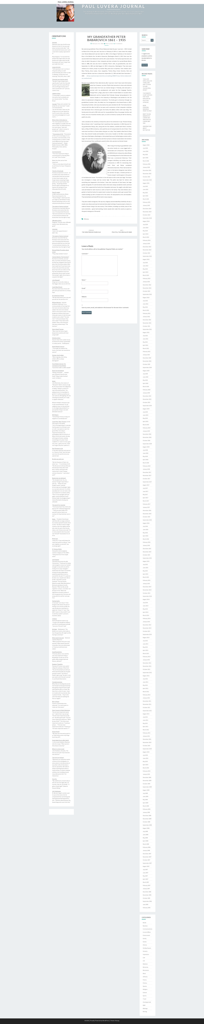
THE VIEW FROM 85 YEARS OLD (91, 231)
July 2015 (145, 564)
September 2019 (147, 405)
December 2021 (147, 320)
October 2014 (146, 593)
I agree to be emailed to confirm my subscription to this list (147, 57)
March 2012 (146, 691)
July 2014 (145, 602)
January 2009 (146, 812)
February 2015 (146, 580)
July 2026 (145, 148)
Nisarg (117, 1020)
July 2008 (145, 831)
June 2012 (145, 682)
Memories (145, 967)
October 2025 (146, 177)
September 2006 (147, 901)
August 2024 (146, 221)
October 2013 (146, 631)
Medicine (145, 964)
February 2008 (146, 847)
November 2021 (147, 323)
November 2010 (147, 742)
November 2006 (147, 895)
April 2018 (145, 459)
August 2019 (146, 409)
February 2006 (146, 907)
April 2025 (145, 196)
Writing (145, 1011)
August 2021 (146, 332)
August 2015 (146, 561)
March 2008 (146, 844)
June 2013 (145, 644)
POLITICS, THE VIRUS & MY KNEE (122, 231)
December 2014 (147, 586)
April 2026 (145, 157)
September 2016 (147, 520)
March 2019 (146, 424)
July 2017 (145, 488)
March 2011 (146, 729)
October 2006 (146, 898)
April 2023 (145, 272)
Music (144, 973)
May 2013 (145, 647)
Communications (147, 929)
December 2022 (147, 285)
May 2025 (145, 192)
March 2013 (146, 653)
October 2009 (146, 783)
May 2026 (145, 154)
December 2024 (147, 208)
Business (145, 926)
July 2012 (145, 679)
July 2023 (145, 262)
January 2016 (146, 545)
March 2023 (146, 275)
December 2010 (147, 739)
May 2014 (145, 609)
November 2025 (147, 173)
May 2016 (145, 532)
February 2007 (146, 885)
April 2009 (145, 803)
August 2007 (146, 866)
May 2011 (145, 723)
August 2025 (146, 183)
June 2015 (145, 567)
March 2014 (146, 615)
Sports (144, 995)
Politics (145, 983)
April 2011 (145, 726)
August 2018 (146, 447)
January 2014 (146, 621)
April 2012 (145, 688)
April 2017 (145, 497)
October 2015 (146, 555)
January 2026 (146, 167)
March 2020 (146, 386)
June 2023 (145, 266)
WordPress (106, 1020)
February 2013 (146, 656)
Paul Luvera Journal (66, 2)
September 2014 (147, 596)
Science (145, 992)
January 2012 (146, 698)
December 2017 (147, 472)
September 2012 (147, 672)
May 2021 (145, 342)
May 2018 (145, 456)
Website (84, 297)
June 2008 (145, 834)
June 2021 (145, 339)
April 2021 (145, 345)
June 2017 (145, 491)
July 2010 (145, 755)
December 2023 (147, 246)
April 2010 (145, 764)
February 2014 (146, 618)
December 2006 (147, 892)
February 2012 (146, 695)
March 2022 (146, 310)
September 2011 (147, 710)
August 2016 (146, 523)
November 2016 (147, 513)
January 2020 (146, 393)
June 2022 (145, 304)
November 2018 (147, 437)
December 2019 (147, 396)
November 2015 (147, 552)
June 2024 (145, 227)
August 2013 (146, 637)
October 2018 (146, 440)
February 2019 (146, 428)
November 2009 (147, 780)
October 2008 (146, 822)
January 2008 (146, 850)
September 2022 (147, 294)
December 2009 (147, 777)
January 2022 (146, 316)
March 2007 (146, 882)
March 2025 (146, 199)
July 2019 (145, 412)
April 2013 (145, 650)
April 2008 (145, 841)
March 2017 (146, 501)
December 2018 (147, 434)
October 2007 (146, 860)
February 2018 (146, 466)
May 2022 (145, 307)
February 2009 (146, 809)
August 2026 (146, 145)
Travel (144, 999)
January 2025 (146, 205)
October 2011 (146, 707)
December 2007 (147, 853)
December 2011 (147, 701)
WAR (144, 1005)
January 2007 (146, 888)
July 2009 (145, 793)
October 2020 (146, 364)
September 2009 (147, 787)
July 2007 (145, 869)
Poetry (145, 980)
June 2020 (145, 377)
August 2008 (146, 828)
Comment (85, 254)
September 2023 (147, 256)
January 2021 (146, 354)
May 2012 (145, 685)
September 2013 (147, 634)
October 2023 (146, 253)
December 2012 (147, 663)
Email (84, 288)
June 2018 (145, 453)
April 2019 (145, 421)
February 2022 (146, 313)
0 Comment (118, 43)
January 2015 (146, 583)
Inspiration (146, 954)
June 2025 (145, 189)
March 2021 (146, 348)
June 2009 (145, 796)
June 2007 (145, 872)
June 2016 (145, 529)
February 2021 (146, 351)
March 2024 (146, 237)
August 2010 (146, 752)
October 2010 (146, 745)
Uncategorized (147, 1002)
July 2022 (145, 300)
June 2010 (145, 758)
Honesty (145, 951)
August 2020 (146, 370)
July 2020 (145, 374)
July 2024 (145, 224)
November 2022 (147, 288)
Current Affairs (147, 932)
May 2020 (145, 380)
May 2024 (145, 231)
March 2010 (146, 768)
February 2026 (146, 164)
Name (84, 280)
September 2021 (147, 329)
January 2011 (146, 736)
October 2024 (146, 215)
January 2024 (146, 243)
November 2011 (147, 704)
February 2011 (146, 733)
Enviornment (146, 935)
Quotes (145, 986)
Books (144, 922)
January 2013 (146, 660)
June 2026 (145, 151)
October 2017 (146, 478)
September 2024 (147, 218)
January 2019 (146, 431)
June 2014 (145, 606)
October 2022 (146, 291)
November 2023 (147, 250)
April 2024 (145, 234)
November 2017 (147, 475)
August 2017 (146, 485)
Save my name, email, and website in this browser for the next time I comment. (105, 307)
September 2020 (147, 367)
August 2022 (146, 297)
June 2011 (145, 720)
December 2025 (147, 170)
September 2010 (147, 749)
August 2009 (146, 790)
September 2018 (147, 443)
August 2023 (146, 259)
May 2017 (145, 494)
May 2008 (145, 838)
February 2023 (146, 278)
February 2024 (146, 240)
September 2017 (147, 482)
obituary (86, 219)
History (145, 945)
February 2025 (146, 202)
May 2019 (145, 418)
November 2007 (147, 857)
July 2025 (145, 186)
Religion (145, 989)
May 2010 (145, 761)
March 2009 (146, 806)
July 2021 (145, 335)
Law (144, 957)
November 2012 (147, 666)
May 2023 (145, 269)
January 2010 (146, 774)
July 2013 (145, 640)
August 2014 (146, 599)
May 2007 (145, 876)
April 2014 (145, 612)
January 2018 (146, 469)
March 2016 (146, 539)
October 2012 (146, 669)
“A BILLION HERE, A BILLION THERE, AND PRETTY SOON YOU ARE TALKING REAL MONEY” (147, 84)
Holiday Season (147, 948)
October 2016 (146, 517)
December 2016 (147, 510)
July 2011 (145, 717)
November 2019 (147, 399)
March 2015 (146, 577)
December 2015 (147, 548)
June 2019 (145, 415)
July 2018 (145, 450)
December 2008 (147, 815)
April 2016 (145, 536)
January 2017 (146, 507)
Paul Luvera (109, 43)
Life (144, 961)
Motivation (146, 970)
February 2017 (146, 504)
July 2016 (145, 526)
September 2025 (147, 180)
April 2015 (145, 574)
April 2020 (145, 383)
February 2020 (146, 389)
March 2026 (146, 161)
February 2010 (146, 771)
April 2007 (145, 879)
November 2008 (147, 819)
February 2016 (146, 542)
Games (145, 941)
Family (144, 938)
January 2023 (146, 281)
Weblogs (145, 1008)
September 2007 (147, 863)
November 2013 (147, 628)
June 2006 (145, 904)
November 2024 (147, 211)
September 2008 (147, 825)
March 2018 (146, 463)
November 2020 (147, 361)
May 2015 (145, 571)
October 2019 (146, 402)
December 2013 (147, 625)
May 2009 (145, 799)
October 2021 (146, 326)
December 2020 (147, 358)
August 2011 (146, 714)
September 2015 (147, 558)
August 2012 (146, 675)
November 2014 (147, 590)
